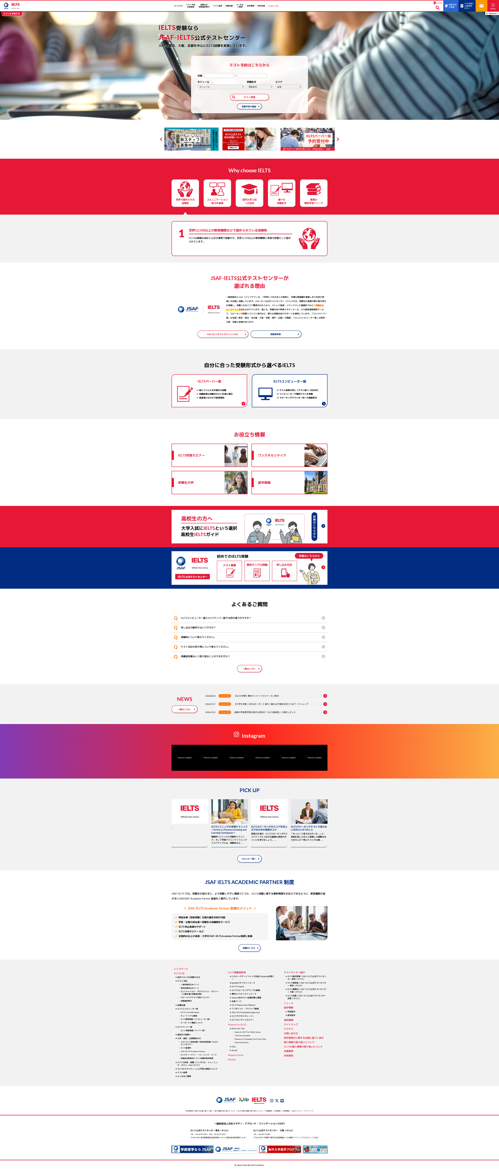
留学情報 (250, 6)
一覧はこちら (249, 668)
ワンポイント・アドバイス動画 (245, 1008)
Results (232, 1059)
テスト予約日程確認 (190, 6)
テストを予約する (11, 13)
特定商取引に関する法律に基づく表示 (304, 1037)
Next (337, 139)
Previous (162, 139)
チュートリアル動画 (189, 1016)
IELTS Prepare (238, 986)
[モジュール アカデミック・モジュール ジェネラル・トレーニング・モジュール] (221, 86)
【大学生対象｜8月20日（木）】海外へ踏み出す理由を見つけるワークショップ (271, 704)
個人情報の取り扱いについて (299, 1042)
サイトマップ (291, 1024)
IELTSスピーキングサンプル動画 (246, 990)
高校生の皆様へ (184, 1034)
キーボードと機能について (192, 1023)
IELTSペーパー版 (184, 1027)
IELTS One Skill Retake (190, 1012)
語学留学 (291, 1015)
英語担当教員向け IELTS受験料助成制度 (197, 1058)
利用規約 (288, 1055)
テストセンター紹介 (294, 972)
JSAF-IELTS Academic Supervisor (246, 1012)
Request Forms (236, 1055)
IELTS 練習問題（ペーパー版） (193, 1030)
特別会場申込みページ (190, 988)
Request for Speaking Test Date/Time (250, 1039)
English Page (273, 6)
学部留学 (291, 1011)
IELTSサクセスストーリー (243, 1016)
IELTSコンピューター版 (187, 1009)
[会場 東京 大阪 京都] (288, 86)
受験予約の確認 (249, 106)
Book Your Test (238, 1028)
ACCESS (439, 3)
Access (235, 1050)
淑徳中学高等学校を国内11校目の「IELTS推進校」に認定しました (265, 712)
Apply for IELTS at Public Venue (248, 1032)
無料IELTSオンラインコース (244, 994)
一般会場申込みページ (190, 984)
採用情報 (288, 1020)
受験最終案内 (186, 1001)
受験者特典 (275, 334)
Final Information (242, 1042)
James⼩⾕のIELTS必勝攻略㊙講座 (246, 997)
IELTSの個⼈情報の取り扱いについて (303, 1046)
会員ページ (236, 1001)
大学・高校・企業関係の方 (189, 1038)
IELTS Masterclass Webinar (243, 1005)
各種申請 (229, 6)
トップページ (181, 968)
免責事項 (288, 1051)
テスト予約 (182, 981)
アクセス (288, 1028)
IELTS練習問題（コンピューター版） (196, 1019)
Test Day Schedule (242, 1035)
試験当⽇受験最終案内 (204, 6)
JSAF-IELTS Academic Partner (193, 1051)
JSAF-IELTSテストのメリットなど (222, 334)
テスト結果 (217, 6)
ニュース (225, 696)
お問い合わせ (291, 1033)
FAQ (233, 1046)
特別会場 (261, 6)
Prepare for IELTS (237, 1024)
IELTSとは (178, 6)
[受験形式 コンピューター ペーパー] (260, 86)
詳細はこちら (249, 948)
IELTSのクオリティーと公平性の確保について (197, 1069)
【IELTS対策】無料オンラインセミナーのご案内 (256, 696)
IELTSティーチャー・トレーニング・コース (198, 1055)
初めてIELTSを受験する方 (188, 977)
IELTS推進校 (186, 1048)
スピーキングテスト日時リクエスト (195, 997)
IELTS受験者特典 (237, 972)
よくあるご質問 (240, 6)
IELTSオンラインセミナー (243, 1020)
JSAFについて (296, 1111)
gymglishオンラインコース (243, 983)
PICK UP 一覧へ (249, 859)
